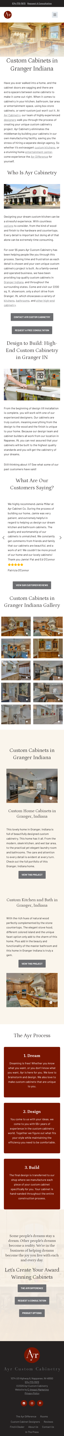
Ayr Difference (39, 156)
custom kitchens (45, 147)
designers (10, 119)
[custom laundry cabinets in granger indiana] (16, 728)
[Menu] (55, 15)
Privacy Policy (32, 1406)
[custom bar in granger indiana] (16, 706)
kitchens (9, 300)
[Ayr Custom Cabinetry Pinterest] (40, 1417)
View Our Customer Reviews (32, 598)
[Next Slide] (60, 544)
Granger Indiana (13, 282)
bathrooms (23, 300)
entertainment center (38, 152)
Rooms (44, 1429)
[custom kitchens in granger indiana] (16, 684)
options (8, 225)
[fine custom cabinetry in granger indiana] (48, 728)
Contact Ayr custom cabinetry (32, 317)
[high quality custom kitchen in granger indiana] (16, 662)
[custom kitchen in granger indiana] (48, 684)
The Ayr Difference (32, 1301)
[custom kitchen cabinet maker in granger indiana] (48, 662)
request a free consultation (32, 330)
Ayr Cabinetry (12, 115)
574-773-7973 (18, 3)
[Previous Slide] (3, 544)
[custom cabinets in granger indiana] (48, 706)
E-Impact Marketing (38, 1403)
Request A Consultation (39, 3)
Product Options (32, 1326)
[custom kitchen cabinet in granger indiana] (16, 640)
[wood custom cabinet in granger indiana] (48, 640)
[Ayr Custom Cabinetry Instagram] (32, 1417)
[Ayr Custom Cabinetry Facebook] (24, 1417)
